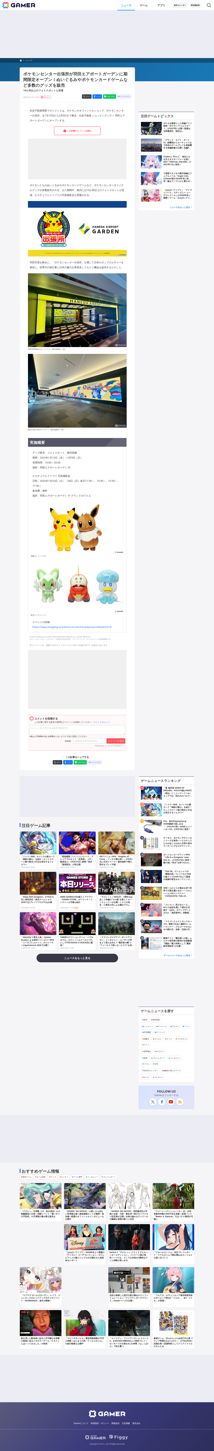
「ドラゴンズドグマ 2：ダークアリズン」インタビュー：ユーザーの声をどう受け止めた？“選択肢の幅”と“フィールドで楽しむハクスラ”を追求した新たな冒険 (115, 942)
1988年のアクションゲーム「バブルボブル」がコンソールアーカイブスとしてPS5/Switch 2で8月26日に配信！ (76, 941)
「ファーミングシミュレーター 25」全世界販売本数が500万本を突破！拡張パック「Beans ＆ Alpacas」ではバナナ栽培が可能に (173, 1215)
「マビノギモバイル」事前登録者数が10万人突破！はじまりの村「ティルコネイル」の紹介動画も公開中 (84, 1341)
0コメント (46, 97)
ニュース (126, 5)
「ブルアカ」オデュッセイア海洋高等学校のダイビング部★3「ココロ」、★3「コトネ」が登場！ (173, 1298)
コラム (146, 1064)
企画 (156, 1064)
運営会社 (136, 1423)
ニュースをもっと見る (180, 207)
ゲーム (144, 5)
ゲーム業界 (77, 1177)
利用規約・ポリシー (100, 1423)
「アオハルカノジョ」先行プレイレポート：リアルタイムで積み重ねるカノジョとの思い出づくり (173, 1255)
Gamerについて (81, 1423)
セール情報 (41, 1177)
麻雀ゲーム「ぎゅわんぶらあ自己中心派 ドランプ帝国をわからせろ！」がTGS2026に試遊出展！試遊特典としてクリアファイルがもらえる (173, 1342)
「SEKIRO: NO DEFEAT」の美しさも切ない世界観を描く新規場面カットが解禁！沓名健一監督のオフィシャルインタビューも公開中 (84, 1215)
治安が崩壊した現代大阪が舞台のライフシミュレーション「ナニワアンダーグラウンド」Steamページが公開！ (128, 1298)
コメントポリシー (101, 722)
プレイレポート (159, 1058)
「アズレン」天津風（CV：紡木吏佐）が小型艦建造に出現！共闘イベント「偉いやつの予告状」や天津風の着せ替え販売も (40, 1214)
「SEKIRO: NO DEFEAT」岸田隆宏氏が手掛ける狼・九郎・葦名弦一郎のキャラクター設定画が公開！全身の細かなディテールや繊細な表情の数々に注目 (128, 1215)
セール (146, 1077)
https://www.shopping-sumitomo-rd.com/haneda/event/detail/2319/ (72, 627)
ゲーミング (160, 1032)
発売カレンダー (180, 5)
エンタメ (157, 1039)
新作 (145, 1019)
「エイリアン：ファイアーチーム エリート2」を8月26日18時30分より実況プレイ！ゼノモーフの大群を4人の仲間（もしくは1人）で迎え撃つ (129, 1342)
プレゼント (158, 1077)
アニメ (146, 1044)
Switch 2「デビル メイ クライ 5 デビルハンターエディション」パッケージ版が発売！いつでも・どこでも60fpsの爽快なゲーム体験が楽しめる (128, 1256)
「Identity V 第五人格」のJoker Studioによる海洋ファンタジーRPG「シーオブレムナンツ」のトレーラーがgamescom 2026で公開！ (37, 941)
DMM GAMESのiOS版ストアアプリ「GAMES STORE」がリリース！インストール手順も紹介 (76, 899)
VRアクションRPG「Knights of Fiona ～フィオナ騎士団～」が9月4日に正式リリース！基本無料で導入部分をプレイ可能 (115, 860)
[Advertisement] (107, 34)
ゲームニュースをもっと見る (177, 955)
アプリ (161, 5)
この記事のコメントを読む (79, 130)
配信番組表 (195, 5)
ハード (186, 1026)
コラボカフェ (182, 1039)
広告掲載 (126, 1423)
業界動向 (147, 1051)
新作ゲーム (27, 1177)
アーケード (162, 1026)
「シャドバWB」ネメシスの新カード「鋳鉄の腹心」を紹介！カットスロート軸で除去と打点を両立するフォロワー (38, 860)
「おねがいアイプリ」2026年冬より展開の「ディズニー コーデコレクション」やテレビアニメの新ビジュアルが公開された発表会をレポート (85, 1256)
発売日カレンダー (151, 1070)
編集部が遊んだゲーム (172, 1070)
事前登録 (156, 1019)
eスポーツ (160, 1051)
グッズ (169, 1039)
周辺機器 (147, 1032)
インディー (148, 1026)
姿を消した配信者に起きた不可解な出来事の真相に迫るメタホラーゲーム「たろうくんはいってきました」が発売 (40, 1341)
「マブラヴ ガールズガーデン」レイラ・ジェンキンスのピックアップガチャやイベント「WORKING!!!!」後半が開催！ (40, 1298)
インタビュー (175, 1058)
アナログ (175, 1026)
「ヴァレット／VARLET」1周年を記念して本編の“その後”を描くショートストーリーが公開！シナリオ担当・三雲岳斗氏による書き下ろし (115, 900)
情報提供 (115, 1423)
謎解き (146, 1039)
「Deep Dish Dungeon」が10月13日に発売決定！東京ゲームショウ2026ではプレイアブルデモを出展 (37, 899)
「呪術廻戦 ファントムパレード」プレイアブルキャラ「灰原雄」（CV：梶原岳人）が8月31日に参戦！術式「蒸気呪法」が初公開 (76, 860)
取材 (145, 1058)
